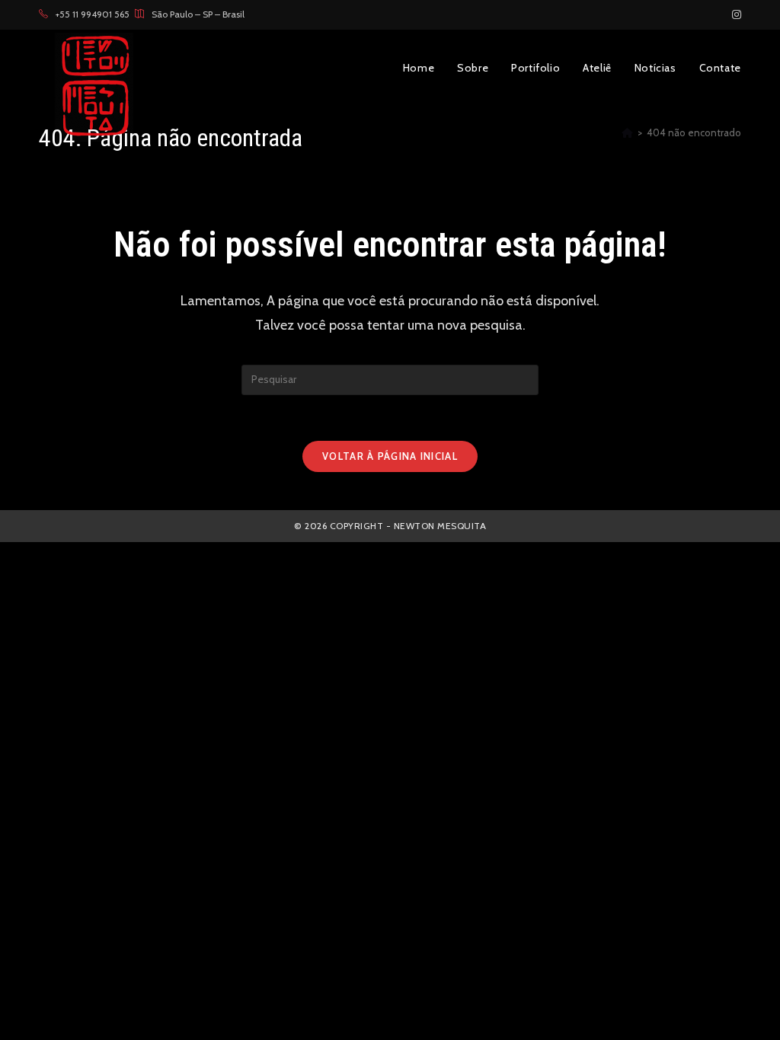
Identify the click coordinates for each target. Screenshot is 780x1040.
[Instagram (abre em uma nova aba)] (734, 14)
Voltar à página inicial (390, 456)
